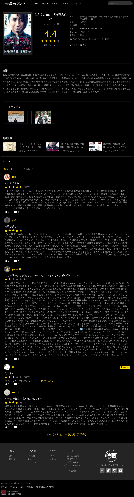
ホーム (36, 3)
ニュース (64, 3)
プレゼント (76, 3)
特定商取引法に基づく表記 (44, 487)
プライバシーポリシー (17, 487)
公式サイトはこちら (78, 44)
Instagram (114, 470)
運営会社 (4, 487)
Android (52, 459)
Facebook (102, 470)
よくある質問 (73, 455)
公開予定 (12, 459)
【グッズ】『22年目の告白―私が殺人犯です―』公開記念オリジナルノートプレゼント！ (30, 147)
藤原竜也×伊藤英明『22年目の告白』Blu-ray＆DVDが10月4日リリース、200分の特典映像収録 (115, 147)
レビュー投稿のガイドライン (72, 466)
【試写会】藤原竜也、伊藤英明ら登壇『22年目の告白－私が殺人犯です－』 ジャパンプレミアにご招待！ (72, 147)
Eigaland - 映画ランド (16, 3)
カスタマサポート (73, 459)
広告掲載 (73, 470)
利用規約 (30, 487)
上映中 (12, 455)
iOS (52, 455)
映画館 (54, 3)
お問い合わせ (73, 462)
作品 (44, 3)
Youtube (120, 470)
